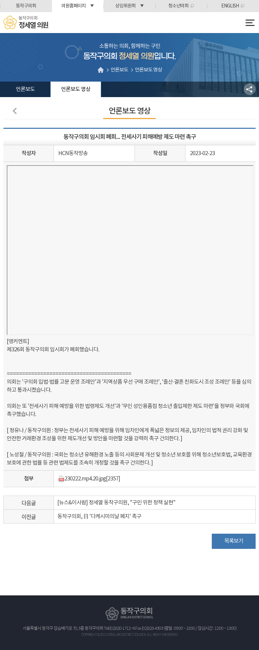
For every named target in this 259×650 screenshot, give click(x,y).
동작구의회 (26, 6)
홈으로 (100, 69)
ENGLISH (230, 6)
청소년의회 (178, 6)
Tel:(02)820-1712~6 (119, 628)
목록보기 (233, 541)
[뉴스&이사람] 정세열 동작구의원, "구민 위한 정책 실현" (116, 503)
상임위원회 (125, 6)
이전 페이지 (15, 111)
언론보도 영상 (75, 89)
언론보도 (25, 89)
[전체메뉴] (250, 22)
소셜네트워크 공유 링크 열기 (250, 89)
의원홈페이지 (73, 6)
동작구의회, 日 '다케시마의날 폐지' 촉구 (99, 516)
